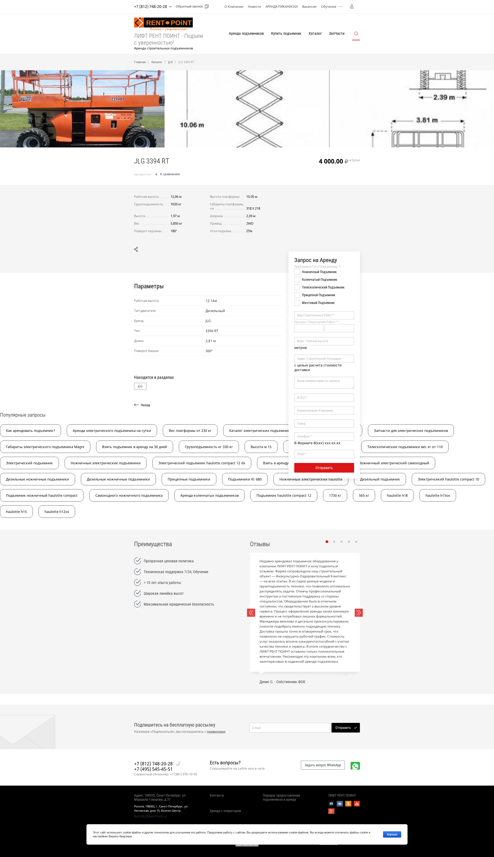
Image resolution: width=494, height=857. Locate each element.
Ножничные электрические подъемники (106, 463)
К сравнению (170, 174)
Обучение (328, 6)
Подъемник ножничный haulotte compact (42, 495)
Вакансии (309, 6)
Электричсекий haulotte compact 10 (448, 479)
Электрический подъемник (29, 463)
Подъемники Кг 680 (245, 479)
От (309, 328)
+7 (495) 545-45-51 (153, 769)
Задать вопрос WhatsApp (323, 765)
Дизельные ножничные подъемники (37, 479)
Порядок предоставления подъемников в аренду (281, 797)
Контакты (217, 795)
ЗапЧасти (336, 33)
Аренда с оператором (225, 811)
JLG (170, 62)
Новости (254, 6)
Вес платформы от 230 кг (190, 430)
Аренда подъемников (246, 33)
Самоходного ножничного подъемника (129, 495)
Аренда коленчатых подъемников (209, 495)
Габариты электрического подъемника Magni (45, 446)
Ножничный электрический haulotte (310, 479)
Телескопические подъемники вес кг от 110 (405, 446)
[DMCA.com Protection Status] (247, 845)
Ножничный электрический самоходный (394, 463)
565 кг (364, 495)
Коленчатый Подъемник (319, 279)
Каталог (315, 33)
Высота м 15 (261, 446)
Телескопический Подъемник (323, 287)
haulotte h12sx (57, 511)
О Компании (233, 6)
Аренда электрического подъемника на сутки (112, 430)
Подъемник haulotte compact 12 (283, 495)
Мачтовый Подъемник (318, 303)
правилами (216, 731)
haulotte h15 (16, 511)
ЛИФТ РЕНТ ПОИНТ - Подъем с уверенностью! (168, 39)
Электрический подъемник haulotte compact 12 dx (201, 463)
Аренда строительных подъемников (163, 48)
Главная (140, 62)
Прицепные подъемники (189, 479)
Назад (145, 405)
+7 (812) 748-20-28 (150, 6)
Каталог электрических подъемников (261, 430)
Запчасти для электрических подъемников (411, 430)
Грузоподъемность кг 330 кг (209, 446)
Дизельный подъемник (380, 479)
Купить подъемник (286, 33)
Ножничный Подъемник (319, 272)
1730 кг (335, 495)
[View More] (341, 6)
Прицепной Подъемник (318, 295)
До (339, 328)
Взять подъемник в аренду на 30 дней (134, 446)
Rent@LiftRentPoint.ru (150, 816)
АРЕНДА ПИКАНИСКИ (282, 6)
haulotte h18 (397, 495)
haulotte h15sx (437, 495)
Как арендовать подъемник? (30, 430)
